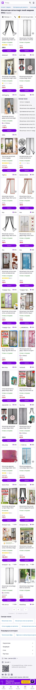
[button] (9, 50)
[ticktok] (12, 675)
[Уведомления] (33, 2)
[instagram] (9, 675)
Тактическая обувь (7, 635)
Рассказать (26, 682)
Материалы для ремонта (20, 7)
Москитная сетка (7, 621)
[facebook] (6, 675)
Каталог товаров (6, 7)
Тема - (8, 658)
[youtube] (3, 675)
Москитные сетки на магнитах (24, 621)
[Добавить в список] (15, 33)
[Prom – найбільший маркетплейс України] (2, 2)
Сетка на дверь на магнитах (10, 626)
